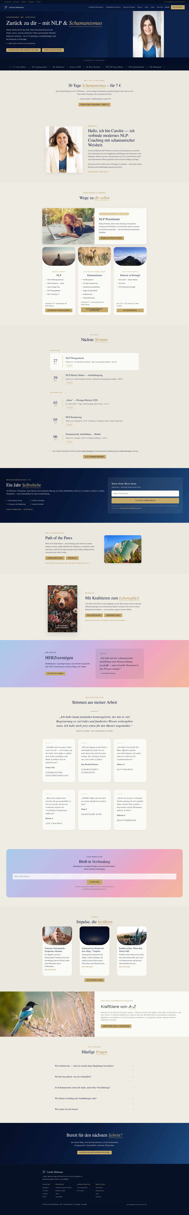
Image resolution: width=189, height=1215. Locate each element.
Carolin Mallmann (16, 7)
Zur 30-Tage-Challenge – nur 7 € (94, 104)
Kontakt (98, 1197)
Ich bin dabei (94, 882)
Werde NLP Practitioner (111, 238)
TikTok (38, 2)
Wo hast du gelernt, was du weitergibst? (73, 1076)
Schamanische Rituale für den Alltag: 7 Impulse (93, 949)
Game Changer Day (52, 287)
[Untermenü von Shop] (154, 7)
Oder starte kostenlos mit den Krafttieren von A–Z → (67, 563)
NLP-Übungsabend (75, 358)
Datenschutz (100, 1190)
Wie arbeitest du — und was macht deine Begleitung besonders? (84, 1065)
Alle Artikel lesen (94, 980)
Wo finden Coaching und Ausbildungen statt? (76, 1098)
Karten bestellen (54, 558)
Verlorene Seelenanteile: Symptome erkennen (55, 949)
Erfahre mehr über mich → (99, 171)
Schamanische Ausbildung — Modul (83, 434)
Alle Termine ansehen (94, 456)
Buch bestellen (94, 615)
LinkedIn (23, 2)
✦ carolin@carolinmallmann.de (174, 2)
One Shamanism (82, 1187)
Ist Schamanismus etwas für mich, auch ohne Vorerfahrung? (82, 1087)
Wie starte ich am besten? (66, 1109)
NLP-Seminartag (74, 417)
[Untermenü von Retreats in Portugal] (135, 7)
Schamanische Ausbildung (90, 287)
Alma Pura (121, 283)
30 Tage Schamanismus (89, 283)
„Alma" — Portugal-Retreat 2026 (82, 400)
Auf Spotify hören (55, 673)
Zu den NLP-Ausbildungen (59, 310)
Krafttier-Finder (60, 1190)
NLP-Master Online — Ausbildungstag (84, 375)
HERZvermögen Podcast (63, 1187)
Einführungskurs (87, 280)
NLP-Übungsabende (52, 290)
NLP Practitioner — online (54, 283)
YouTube (16, 2)
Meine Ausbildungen (53, 50)
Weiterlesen (50, 969)
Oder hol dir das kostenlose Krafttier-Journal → (106, 620)
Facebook (31, 2)
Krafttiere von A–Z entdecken (116, 1026)
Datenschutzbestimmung (130, 508)
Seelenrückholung (88, 298)
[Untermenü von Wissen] (142, 7)
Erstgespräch (178, 7)
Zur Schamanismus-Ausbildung (94, 310)
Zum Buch (72, 558)
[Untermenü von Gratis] (148, 7)
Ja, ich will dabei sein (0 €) (145, 500)
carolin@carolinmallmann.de (136, 1204)
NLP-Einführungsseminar (54, 280)
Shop (57, 1193)
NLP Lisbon (80, 1190)
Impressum (99, 1187)
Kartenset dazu (113, 615)
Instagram (7, 2)
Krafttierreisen (86, 294)
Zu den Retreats (130, 310)
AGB (97, 1193)
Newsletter (59, 1197)
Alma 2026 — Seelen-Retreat (127, 280)
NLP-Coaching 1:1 (52, 294)
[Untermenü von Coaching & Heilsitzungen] (103, 7)
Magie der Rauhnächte (89, 290)
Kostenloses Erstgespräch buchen (23, 50)
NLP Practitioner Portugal (126, 287)
